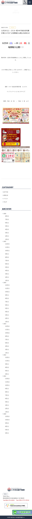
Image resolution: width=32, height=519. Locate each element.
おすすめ (5, 192)
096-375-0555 (16, 465)
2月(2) (6, 408)
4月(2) (6, 229)
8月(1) (6, 391)
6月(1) (6, 222)
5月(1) (6, 226)
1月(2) (6, 239)
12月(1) (7, 357)
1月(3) (6, 280)
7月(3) (6, 395)
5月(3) (6, 429)
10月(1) (7, 250)
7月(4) (6, 260)
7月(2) (6, 219)
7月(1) (6, 301)
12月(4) (7, 244)
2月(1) (6, 236)
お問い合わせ (16, 478)
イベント (5, 198)
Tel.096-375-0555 (9, 500)
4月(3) (6, 311)
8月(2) (6, 216)
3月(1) (6, 232)
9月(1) (6, 254)
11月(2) (7, 382)
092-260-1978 (16, 470)
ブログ (5, 202)
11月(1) (7, 247)
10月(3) (7, 419)
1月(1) (6, 352)
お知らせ (5, 195)
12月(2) (7, 326)
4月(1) (6, 374)
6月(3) (6, 263)
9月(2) (6, 423)
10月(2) (7, 332)
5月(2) (6, 267)
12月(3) (7, 285)
